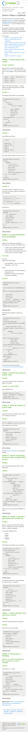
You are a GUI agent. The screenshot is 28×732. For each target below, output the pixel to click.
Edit (19, 12)
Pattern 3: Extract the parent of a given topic (15, 42)
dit (5, 709)
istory (19, 709)
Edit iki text (20, 711)
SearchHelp (5, 703)
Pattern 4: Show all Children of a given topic (15, 44)
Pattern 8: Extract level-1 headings (13, 55)
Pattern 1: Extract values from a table (13, 37)
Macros (10, 703)
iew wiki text (12, 711)
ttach (8, 709)
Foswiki (9, 7)
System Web (15, 7)
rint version (14, 709)
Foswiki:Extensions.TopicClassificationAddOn (12, 366)
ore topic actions (8, 713)
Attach (23, 12)
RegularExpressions (7, 23)
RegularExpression (10, 20)
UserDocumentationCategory (8, 9)
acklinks (6, 711)
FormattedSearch (16, 703)
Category (21, 7)
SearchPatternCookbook (7, 10)
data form (10, 69)
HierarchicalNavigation (11, 450)
